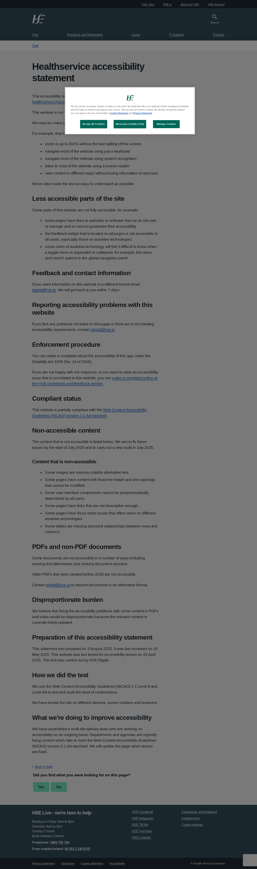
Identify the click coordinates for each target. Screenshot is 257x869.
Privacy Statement (142, 113)
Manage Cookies (166, 124)
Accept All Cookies (94, 124)
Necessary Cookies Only (130, 124)
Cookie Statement (118, 113)
